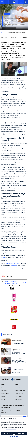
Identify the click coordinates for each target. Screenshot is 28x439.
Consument (15, 283)
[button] (2, 2)
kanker (6, 281)
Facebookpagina (14, 265)
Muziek (3, 396)
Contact (17, 387)
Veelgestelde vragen (20, 390)
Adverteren (18, 396)
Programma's (4, 390)
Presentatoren (5, 393)
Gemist (3, 399)
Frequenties (4, 387)
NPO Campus (18, 399)
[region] (14, 69)
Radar (3, 257)
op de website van (12, 263)
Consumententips (13, 281)
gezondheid (8, 283)
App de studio (19, 393)
